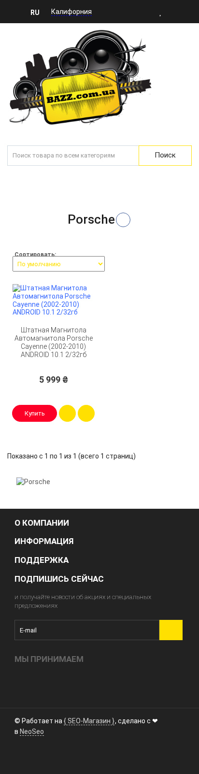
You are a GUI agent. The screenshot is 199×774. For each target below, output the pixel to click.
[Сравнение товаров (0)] (174, 11)
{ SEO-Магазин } (89, 721)
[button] (37, 12)
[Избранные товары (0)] (160, 11)
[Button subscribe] (171, 630)
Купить (35, 413)
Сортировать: (35, 254)
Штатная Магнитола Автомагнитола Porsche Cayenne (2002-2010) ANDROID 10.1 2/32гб (53, 342)
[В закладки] (86, 413)
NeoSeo (32, 731)
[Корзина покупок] (190, 11)
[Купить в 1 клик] (67, 413)
